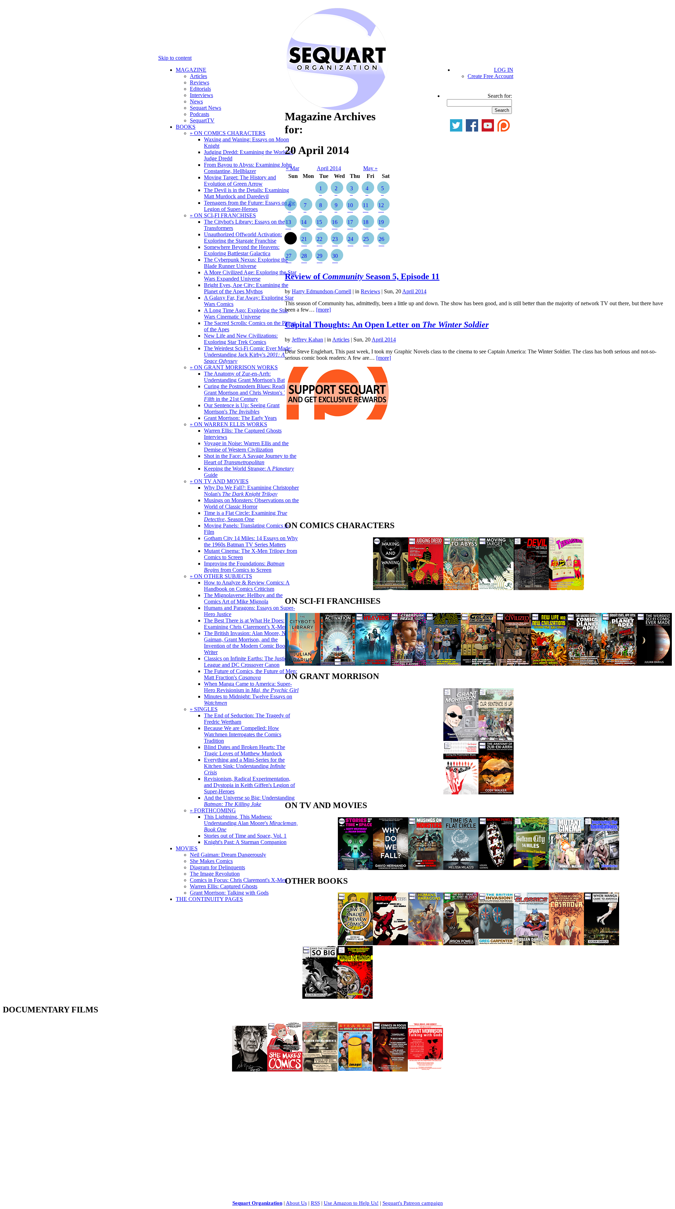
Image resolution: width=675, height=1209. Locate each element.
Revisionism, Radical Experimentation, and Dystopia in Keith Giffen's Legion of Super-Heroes (249, 785)
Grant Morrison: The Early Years (240, 418)
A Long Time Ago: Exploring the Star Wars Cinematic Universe (246, 313)
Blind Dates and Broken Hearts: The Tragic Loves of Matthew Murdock (244, 750)
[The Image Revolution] (355, 1070)
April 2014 (329, 168)
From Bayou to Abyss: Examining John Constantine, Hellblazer (248, 168)
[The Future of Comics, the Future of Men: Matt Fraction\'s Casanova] (566, 943)
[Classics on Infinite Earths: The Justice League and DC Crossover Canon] (531, 943)
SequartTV (202, 120)
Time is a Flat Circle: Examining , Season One (245, 516)
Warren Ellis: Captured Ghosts (223, 886)
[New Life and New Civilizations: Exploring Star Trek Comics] (548, 664)
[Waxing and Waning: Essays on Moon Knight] (390, 588)
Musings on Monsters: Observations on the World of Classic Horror (251, 503)
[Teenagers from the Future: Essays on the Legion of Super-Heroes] (566, 588)
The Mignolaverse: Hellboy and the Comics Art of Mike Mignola (243, 598)
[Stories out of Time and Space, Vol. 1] (355, 868)
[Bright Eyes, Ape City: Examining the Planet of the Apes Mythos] (619, 664)
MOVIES (187, 848)
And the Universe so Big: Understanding (249, 801)
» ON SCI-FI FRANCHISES (223, 215)
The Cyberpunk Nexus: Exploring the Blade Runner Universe (246, 263)
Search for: (500, 96)
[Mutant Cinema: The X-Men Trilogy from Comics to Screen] (566, 868)
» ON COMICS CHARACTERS (227, 133)
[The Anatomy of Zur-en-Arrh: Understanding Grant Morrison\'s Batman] (496, 792)
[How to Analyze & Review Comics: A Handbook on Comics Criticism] (355, 943)
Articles (198, 76)
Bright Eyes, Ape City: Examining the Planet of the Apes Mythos (246, 288)
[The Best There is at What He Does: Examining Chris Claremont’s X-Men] (460, 943)
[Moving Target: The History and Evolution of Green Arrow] (496, 588)
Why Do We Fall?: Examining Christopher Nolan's (251, 491)
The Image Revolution (215, 874)
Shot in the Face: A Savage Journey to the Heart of (250, 459)
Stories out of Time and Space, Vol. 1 (245, 836)
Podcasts (199, 114)
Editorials (200, 89)
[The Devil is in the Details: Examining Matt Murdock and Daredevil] (531, 588)
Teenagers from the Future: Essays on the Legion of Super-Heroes (249, 206)
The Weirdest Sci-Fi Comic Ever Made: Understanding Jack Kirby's (248, 354)
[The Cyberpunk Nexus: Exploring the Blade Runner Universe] (408, 664)
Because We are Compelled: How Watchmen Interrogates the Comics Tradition (242, 734)
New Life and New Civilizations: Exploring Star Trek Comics (241, 339)
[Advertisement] (337, 472)
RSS (315, 1203)
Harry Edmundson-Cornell (321, 291)
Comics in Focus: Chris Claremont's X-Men (238, 880)
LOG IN (503, 70)
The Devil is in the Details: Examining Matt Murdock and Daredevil (246, 193)
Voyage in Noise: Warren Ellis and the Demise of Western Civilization (246, 446)
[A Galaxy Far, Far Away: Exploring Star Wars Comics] (478, 664)
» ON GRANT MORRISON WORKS (234, 367)
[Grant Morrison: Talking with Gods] (425, 1070)
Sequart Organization (257, 1203)
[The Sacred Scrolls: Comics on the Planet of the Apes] (584, 664)
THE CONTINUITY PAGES (209, 899)
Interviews (201, 95)
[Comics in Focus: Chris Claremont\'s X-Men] (390, 1070)
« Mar (292, 168)
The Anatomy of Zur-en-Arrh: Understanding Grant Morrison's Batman (249, 377)
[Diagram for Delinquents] (320, 1070)
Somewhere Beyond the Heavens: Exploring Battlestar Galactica (241, 250)
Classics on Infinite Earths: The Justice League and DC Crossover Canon (246, 661)
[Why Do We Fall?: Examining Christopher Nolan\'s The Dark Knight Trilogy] (390, 868)
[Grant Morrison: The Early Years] (460, 739)
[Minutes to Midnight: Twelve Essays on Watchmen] (355, 997)
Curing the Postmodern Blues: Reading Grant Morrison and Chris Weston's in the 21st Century (248, 392)
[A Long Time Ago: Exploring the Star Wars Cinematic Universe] (443, 664)
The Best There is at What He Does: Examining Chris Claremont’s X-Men (245, 624)
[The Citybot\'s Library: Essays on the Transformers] (302, 664)
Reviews (199, 82)
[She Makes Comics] (284, 1070)
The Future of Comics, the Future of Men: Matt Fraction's (250, 674)
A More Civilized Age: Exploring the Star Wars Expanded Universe (250, 275)
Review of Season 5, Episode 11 (362, 276)
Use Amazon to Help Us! (351, 1203)
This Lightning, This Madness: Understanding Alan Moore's (251, 823)
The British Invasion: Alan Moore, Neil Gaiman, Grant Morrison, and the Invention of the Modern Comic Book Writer (247, 642)
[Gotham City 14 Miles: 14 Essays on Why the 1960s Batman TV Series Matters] (531, 868)
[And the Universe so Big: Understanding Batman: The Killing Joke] (320, 997)
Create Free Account (490, 76)
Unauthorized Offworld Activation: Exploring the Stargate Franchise (243, 237)
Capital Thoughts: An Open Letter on (387, 324)
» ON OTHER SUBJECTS (221, 576)
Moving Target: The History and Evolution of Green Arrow (240, 180)
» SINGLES (204, 709)
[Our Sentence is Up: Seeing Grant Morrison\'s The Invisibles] (496, 739)
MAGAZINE (191, 70)
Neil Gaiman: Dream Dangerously (228, 855)
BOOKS (185, 127)
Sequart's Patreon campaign (412, 1203)
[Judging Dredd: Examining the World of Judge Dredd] (425, 588)
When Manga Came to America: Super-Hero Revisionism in (251, 687)
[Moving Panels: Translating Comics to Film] (496, 868)
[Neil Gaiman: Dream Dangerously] (249, 1070)
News (196, 101)
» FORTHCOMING (213, 810)
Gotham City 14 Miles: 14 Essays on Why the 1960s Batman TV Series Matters (251, 541)
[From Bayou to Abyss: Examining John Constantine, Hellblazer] (460, 588)
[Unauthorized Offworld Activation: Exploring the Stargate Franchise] (337, 664)
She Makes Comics (211, 861)
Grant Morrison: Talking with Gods (229, 893)
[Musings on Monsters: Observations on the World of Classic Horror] (425, 868)
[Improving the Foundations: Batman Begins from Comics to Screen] (601, 868)
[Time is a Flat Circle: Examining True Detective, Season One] (460, 868)
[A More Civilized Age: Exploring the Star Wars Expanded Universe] (513, 664)
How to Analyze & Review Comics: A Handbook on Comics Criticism (247, 586)
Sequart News (205, 108)
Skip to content (175, 58)
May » (370, 168)
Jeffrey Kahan (307, 340)
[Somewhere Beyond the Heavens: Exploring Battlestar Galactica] (373, 664)
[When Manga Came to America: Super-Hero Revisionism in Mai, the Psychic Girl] (601, 943)
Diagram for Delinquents (217, 867)
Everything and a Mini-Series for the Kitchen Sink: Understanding (244, 766)
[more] (323, 310)
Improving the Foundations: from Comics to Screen (244, 567)
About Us (296, 1203)
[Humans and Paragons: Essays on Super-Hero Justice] (425, 943)
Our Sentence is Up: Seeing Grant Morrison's (241, 408)
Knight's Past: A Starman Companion (245, 842)
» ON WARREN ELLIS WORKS (228, 424)
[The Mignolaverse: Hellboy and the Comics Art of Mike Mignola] (390, 943)
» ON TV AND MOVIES (219, 481)
